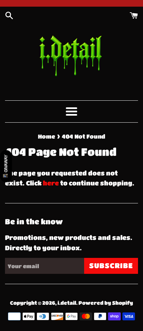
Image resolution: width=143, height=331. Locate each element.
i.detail (67, 303)
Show (6, 166)
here (51, 182)
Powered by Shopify (105, 303)
